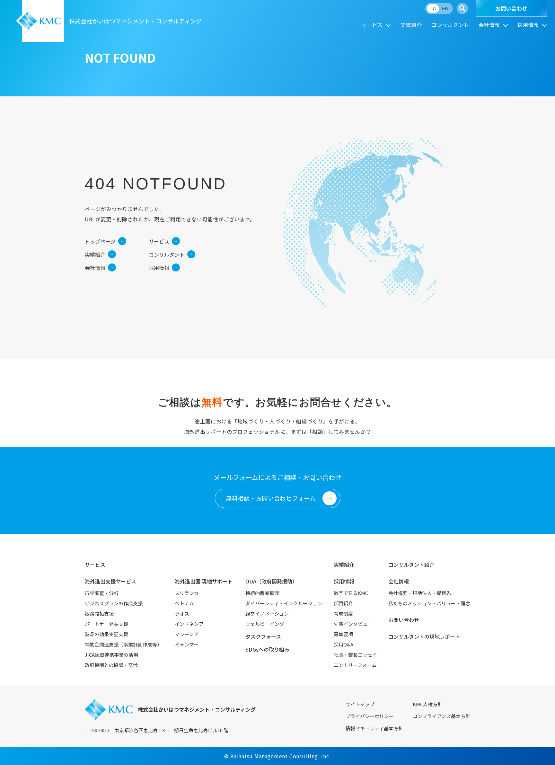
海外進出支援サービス (110, 581)
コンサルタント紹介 (411, 564)
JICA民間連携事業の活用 (111, 654)
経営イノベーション (267, 613)
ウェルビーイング (264, 623)
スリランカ (187, 593)
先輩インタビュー (353, 623)
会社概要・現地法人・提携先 (419, 593)
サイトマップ (360, 704)
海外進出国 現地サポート (204, 581)
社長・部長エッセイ (355, 654)
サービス (372, 25)
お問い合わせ (511, 8)
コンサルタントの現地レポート (424, 636)
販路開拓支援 (99, 613)
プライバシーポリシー (370, 716)
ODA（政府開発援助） (271, 581)
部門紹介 (343, 603)
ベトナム (184, 603)
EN (445, 8)
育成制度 (343, 613)
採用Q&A (343, 644)
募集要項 (343, 634)
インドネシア (189, 623)
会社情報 (489, 25)
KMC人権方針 (427, 704)
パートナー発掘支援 (106, 623)
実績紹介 (411, 25)
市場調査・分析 (102, 593)
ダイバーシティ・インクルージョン (283, 603)
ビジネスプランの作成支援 (114, 603)
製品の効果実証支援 (106, 634)
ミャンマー (187, 644)
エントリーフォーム (355, 665)
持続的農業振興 (262, 593)
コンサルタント (450, 25)
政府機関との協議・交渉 (111, 665)
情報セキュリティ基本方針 (374, 728)
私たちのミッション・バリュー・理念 (429, 603)
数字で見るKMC (351, 593)
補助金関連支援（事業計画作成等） (123, 644)
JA (433, 8)
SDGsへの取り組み (267, 649)
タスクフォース (263, 636)
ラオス (182, 613)
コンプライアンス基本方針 (441, 716)
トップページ (100, 241)
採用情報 (528, 25)
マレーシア (187, 634)
